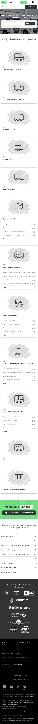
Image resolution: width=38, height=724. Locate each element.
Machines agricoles (7, 541)
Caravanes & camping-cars (9, 550)
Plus (4, 239)
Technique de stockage (9, 572)
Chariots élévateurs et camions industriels (14, 554)
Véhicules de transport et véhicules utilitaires (15, 545)
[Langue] (33, 2)
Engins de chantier (7, 536)
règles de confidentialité (29, 718)
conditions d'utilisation (14, 720)
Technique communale (8, 568)
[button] (36, 2)
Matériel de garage (7, 563)
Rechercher (31, 7)
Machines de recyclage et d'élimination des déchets (18, 559)
